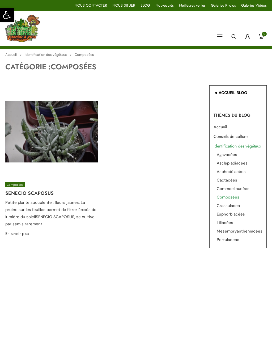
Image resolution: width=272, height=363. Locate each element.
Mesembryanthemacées (239, 231)
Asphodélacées (231, 171)
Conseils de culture (231, 136)
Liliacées (225, 222)
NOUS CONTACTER (90, 5)
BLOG (145, 5)
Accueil (11, 54)
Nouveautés (164, 5)
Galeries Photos (223, 5)
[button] (7, 15)
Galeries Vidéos (254, 5)
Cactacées (227, 180)
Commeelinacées (233, 188)
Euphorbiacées (231, 214)
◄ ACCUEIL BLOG (230, 92)
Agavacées (227, 154)
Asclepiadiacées (232, 163)
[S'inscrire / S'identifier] (247, 37)
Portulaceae (228, 239)
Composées (15, 185)
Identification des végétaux (46, 54)
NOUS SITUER (123, 5)
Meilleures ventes (192, 5)
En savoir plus (17, 233)
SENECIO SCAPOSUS (29, 193)
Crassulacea (228, 205)
